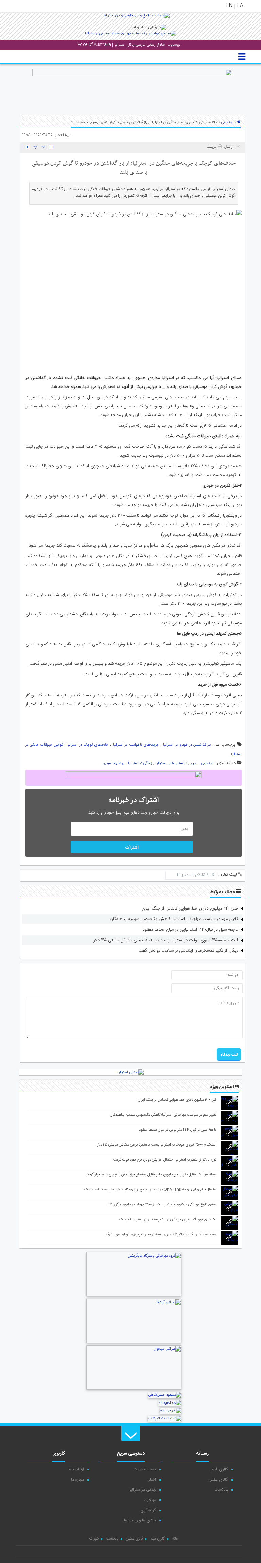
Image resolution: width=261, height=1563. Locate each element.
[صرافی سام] (170, 1411)
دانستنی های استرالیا (171, 763)
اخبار (194, 763)
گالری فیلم (220, 1469)
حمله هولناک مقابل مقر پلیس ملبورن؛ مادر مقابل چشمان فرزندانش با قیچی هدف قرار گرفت (151, 1175)
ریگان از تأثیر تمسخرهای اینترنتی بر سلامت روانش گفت (188, 950)
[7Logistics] (169, 1403)
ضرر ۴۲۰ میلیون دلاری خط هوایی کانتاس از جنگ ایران (190, 908)
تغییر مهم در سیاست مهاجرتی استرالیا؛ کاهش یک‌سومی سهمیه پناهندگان (174, 919)
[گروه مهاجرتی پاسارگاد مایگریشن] (133, 1296)
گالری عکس (218, 1479)
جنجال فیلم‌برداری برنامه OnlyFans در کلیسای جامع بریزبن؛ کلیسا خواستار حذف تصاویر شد (149, 1190)
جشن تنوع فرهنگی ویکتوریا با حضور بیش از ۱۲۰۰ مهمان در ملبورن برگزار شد (162, 1205)
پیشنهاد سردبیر (113, 763)
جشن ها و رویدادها (140, 1520)
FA (240, 6)
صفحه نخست (144, 1469)
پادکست (221, 1489)
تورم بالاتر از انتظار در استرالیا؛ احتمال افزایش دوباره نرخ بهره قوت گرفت (164, 1160)
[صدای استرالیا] (137, 18)
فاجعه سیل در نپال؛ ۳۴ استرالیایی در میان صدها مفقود (190, 929)
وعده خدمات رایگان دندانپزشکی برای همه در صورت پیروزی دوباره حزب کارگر (161, 1235)
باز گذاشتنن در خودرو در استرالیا (187, 745)
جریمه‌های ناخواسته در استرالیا (136, 745)
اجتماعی (227, 122)
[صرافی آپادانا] (133, 1342)
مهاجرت (150, 1500)
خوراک (94, 1539)
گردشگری (148, 1510)
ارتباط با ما (76, 1469)
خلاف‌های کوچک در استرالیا (87, 745)
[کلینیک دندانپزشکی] (164, 1419)
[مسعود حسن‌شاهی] (164, 1395)
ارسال (228, 147)
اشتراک (132, 847)
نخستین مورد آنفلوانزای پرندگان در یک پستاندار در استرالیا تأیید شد (167, 1220)
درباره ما (77, 1479)
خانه (175, 1539)
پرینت (212, 147)
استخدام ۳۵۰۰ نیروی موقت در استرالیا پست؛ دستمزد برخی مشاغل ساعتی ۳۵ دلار (166, 940)
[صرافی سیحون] (133, 1389)
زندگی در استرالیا (140, 763)
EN (229, 6)
